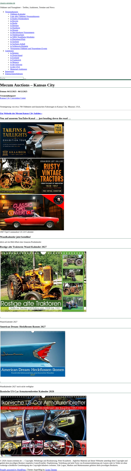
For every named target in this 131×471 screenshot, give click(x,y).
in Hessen (14, 30)
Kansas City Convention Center (13, 98)
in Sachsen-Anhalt (17, 44)
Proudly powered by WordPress (13, 470)
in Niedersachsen (17, 35)
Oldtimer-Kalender (17, 14)
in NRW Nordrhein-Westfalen (22, 37)
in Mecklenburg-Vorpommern (22, 32)
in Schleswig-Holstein (19, 46)
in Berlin (13, 23)
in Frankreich (15, 60)
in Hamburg (15, 28)
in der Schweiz (16, 64)
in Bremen (14, 25)
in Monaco (14, 62)
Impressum (9, 71)
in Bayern (14, 21)
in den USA (15, 67)
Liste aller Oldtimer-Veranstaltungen (24, 16)
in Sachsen (14, 42)
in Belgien (14, 53)
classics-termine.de (7, 3)
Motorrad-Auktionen (18, 69)
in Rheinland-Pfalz (17, 39)
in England (14, 58)
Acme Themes (51, 470)
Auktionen (9, 51)
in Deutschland (16, 55)
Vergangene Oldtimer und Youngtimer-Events (28, 48)
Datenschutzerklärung (14, 74)
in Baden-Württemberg (19, 19)
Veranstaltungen (11, 12)
